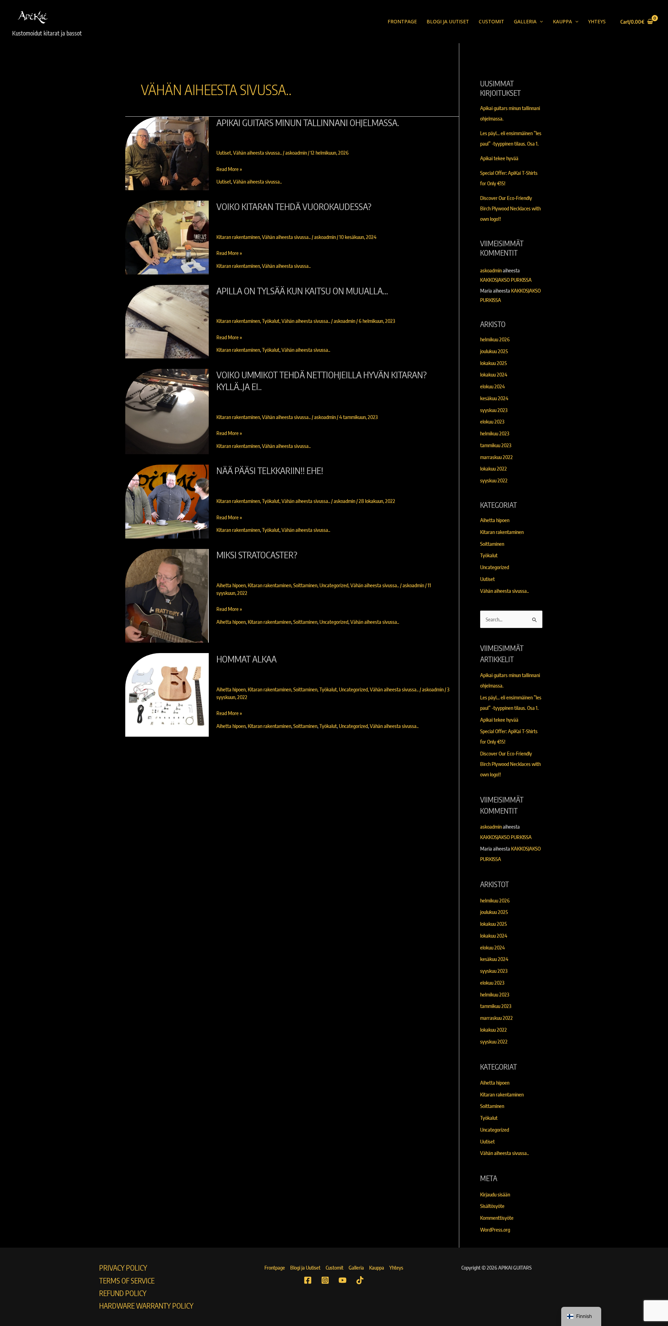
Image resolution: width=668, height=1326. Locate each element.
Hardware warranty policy (146, 1305)
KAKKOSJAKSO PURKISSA (506, 280)
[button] (539, 21)
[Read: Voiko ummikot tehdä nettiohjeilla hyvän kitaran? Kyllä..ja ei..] (167, 411)
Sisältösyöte (492, 1206)
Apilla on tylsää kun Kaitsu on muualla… (302, 290)
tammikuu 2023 (495, 445)
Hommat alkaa (246, 659)
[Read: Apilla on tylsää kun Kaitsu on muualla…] (167, 322)
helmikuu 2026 (495, 339)
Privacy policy (123, 1267)
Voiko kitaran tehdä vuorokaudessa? (293, 206)
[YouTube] (343, 1280)
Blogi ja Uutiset (448, 21)
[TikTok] (360, 1280)
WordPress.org (495, 1229)
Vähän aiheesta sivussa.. (257, 152)
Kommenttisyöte (497, 1218)
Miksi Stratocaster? (256, 554)
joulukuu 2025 (494, 351)
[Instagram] (325, 1280)
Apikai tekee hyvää (499, 158)
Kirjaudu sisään (495, 1194)
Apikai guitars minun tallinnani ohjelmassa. (307, 122)
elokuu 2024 (492, 386)
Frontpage (402, 21)
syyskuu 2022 (494, 480)
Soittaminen (305, 585)
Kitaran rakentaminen (238, 237)
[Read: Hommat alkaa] (167, 695)
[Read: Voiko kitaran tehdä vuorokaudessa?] (167, 237)
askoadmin (491, 270)
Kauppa (562, 21)
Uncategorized (333, 585)
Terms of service (126, 1280)
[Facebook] (308, 1280)
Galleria (525, 21)
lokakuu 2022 (493, 468)
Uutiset (223, 152)
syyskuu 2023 (494, 410)
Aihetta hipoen (231, 585)
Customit (491, 21)
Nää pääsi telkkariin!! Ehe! (269, 470)
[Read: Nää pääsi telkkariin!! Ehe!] (167, 501)
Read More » (229, 168)
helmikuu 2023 (494, 433)
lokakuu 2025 (493, 363)
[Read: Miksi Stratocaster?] (167, 596)
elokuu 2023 (492, 421)
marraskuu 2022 (496, 457)
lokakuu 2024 (493, 374)
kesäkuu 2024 (494, 398)
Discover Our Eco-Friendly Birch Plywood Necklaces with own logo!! (510, 208)
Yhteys (597, 21)
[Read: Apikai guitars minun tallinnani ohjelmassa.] (167, 154)
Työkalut (270, 321)
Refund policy (122, 1293)
